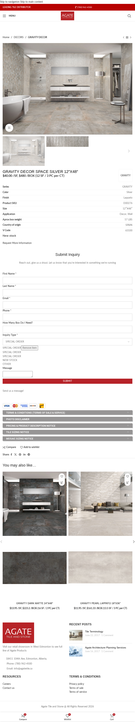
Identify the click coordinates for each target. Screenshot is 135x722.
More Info (62, 483)
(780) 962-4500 (84, 7)
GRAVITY (126, 175)
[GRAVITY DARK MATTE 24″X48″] (35, 504)
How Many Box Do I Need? (18, 323)
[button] (6, 88)
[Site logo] (67, 16)
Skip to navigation (10, 2)
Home (6, 37)
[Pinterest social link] (20, 454)
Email (6, 298)
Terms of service (78, 692)
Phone (7, 310)
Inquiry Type (10, 335)
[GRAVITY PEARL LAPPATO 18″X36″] (100, 504)
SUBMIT (67, 381)
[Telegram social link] (29, 454)
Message (7, 368)
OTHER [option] (7, 364)
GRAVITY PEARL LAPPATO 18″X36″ (100, 603)
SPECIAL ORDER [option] (12, 352)
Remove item (29, 348)
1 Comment (107, 635)
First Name (9, 274)
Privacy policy (76, 684)
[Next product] (130, 37)
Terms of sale (76, 688)
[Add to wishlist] (62, 476)
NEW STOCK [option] (10, 360)
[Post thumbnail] (75, 635)
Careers (7, 684)
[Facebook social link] (11, 454)
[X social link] (15, 454)
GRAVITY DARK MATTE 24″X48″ (34, 603)
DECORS (19, 37)
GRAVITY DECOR (37, 37)
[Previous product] (123, 37)
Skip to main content (31, 2)
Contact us (8, 688)
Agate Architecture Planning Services (105, 647)
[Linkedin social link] (24, 454)
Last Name (9, 286)
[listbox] (67, 352)
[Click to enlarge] (9, 128)
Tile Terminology (94, 631)
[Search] (130, 15)
